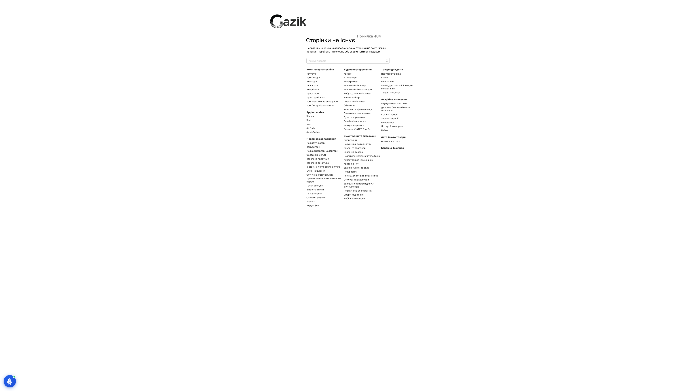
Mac (308, 124)
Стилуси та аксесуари (356, 179)
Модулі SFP (312, 205)
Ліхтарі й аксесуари (392, 126)
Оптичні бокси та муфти (320, 174)
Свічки (385, 77)
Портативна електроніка (358, 190)
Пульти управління (354, 117)
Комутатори (313, 147)
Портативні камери (354, 101)
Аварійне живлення (394, 99)
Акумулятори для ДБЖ (394, 103)
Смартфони (350, 140)
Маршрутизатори (316, 143)
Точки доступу (314, 185)
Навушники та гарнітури (357, 144)
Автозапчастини (390, 141)
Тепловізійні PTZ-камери (358, 89)
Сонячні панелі (389, 114)
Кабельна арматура (317, 162)
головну (339, 51)
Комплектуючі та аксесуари (322, 101)
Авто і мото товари (393, 137)
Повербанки (350, 171)
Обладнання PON (316, 155)
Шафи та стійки (315, 189)
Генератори (388, 122)
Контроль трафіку (354, 125)
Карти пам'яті (351, 163)
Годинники (387, 81)
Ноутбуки (311, 73)
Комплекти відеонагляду (358, 109)
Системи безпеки (316, 197)
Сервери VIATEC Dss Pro (357, 129)
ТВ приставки (314, 193)
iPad (308, 120)
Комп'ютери (313, 77)
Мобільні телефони (354, 198)
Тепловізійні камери (355, 85)
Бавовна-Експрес (392, 148)
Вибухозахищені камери (357, 93)
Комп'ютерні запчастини (320, 105)
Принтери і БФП (315, 97)
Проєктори (312, 93)
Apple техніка (315, 112)
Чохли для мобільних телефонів (362, 156)
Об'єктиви (349, 105)
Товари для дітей (391, 92)
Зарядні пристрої (353, 152)
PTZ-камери (350, 77)
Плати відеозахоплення (357, 113)
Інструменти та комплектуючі (323, 166)
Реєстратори (351, 81)
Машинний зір (352, 97)
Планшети (312, 85)
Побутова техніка (391, 73)
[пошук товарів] (387, 61)
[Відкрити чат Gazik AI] (10, 381)
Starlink (310, 201)
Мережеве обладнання (321, 138)
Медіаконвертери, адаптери (322, 151)
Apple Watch (313, 132)
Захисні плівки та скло (356, 167)
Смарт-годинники (354, 194)
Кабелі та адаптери (355, 148)
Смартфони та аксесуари (360, 136)
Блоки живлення (315, 170)
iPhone (310, 116)
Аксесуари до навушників (358, 160)
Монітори (311, 81)
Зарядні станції (389, 118)
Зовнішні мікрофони (355, 121)
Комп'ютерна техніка (320, 69)
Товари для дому (392, 69)
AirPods (310, 128)
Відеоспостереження (358, 69)
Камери (348, 73)
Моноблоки (312, 89)
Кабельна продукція (317, 158)
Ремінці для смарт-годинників (361, 175)
